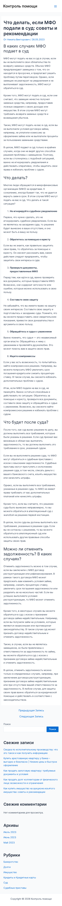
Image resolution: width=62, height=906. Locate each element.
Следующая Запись (31, 716)
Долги (7, 867)
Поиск (7, 724)
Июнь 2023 (9, 837)
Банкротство (10, 861)
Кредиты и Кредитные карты (19, 877)
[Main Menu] (55, 6)
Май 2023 (9, 842)
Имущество (10, 872)
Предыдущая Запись (31, 710)
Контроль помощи (20, 6)
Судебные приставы (14, 887)
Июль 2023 (9, 832)
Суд (5, 882)
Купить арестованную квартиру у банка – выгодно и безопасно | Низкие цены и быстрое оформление (30, 762)
